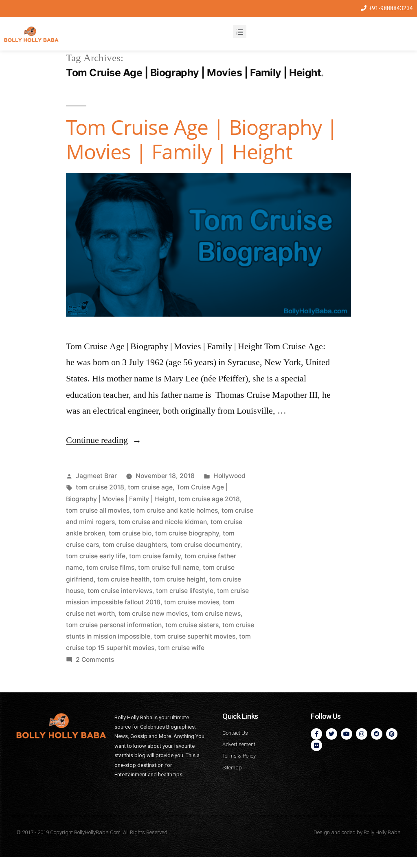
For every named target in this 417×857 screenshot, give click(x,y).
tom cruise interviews (120, 591)
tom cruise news (216, 613)
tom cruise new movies (153, 613)
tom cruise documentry (205, 545)
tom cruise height (179, 579)
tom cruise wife (181, 648)
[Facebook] (316, 734)
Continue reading (103, 440)
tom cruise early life (95, 556)
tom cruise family (155, 556)
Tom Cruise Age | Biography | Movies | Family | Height (201, 139)
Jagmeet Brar (96, 476)
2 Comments (95, 659)
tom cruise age (150, 487)
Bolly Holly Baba (382, 832)
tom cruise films (110, 567)
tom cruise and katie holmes (175, 510)
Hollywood (229, 476)
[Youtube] (346, 734)
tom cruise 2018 (100, 487)
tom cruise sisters (192, 625)
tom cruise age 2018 (209, 499)
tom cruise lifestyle (184, 591)
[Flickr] (316, 745)
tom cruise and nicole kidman (163, 522)
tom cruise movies (191, 602)
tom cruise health (123, 579)
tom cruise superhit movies (194, 636)
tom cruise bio (130, 533)
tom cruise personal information (114, 625)
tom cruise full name (168, 567)
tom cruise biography (187, 533)
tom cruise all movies (97, 510)
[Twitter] (331, 734)
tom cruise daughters (135, 545)
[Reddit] (376, 734)
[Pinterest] (391, 734)
